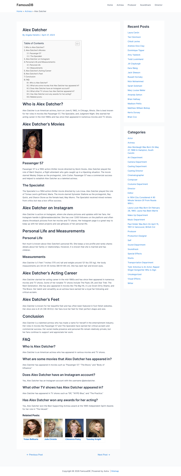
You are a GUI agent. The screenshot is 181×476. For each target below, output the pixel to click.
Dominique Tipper (136, 50)
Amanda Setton (135, 94)
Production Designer (137, 236)
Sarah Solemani (135, 86)
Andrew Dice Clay (136, 46)
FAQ (27, 80)
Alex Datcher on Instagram (38, 59)
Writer (130, 283)
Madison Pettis (134, 103)
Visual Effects (134, 279)
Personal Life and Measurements (40, 62)
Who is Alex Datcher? (34, 47)
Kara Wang (133, 68)
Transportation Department (140, 262)
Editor (130, 193)
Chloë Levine (134, 41)
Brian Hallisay (134, 99)
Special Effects (135, 253)
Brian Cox (132, 117)
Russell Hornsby (135, 77)
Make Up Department (138, 215)
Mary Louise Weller (136, 90)
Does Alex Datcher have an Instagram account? (50, 88)
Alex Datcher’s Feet (34, 73)
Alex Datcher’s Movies (35, 50)
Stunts (131, 258)
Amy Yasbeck (134, 55)
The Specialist (36, 56)
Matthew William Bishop (139, 108)
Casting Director (135, 171)
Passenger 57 (35, 53)
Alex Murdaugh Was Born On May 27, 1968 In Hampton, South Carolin (143, 150)
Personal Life (35, 65)
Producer (132, 5)
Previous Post (35, 455)
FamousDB (25, 5)
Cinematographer (136, 175)
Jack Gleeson (134, 72)
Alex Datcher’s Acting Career (38, 71)
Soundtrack (145, 5)
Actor (130, 138)
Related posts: (36, 97)
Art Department (135, 157)
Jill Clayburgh (134, 63)
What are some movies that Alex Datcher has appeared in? (54, 85)
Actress (120, 5)
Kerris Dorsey (134, 112)
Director (158, 5)
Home (110, 5)
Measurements (36, 68)
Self (129, 240)
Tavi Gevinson (134, 37)
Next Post (104, 455)
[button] (76, 44)
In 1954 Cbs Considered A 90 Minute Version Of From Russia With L (142, 200)
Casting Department (137, 166)
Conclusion (30, 76)
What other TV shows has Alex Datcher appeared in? (52, 91)
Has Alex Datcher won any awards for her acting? (50, 94)
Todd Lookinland (135, 59)
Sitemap (115, 471)
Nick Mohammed (135, 81)
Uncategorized (134, 274)
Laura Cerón (133, 32)
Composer (132, 179)
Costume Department (138, 184)
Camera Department (137, 162)
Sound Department (136, 244)
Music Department (136, 219)
